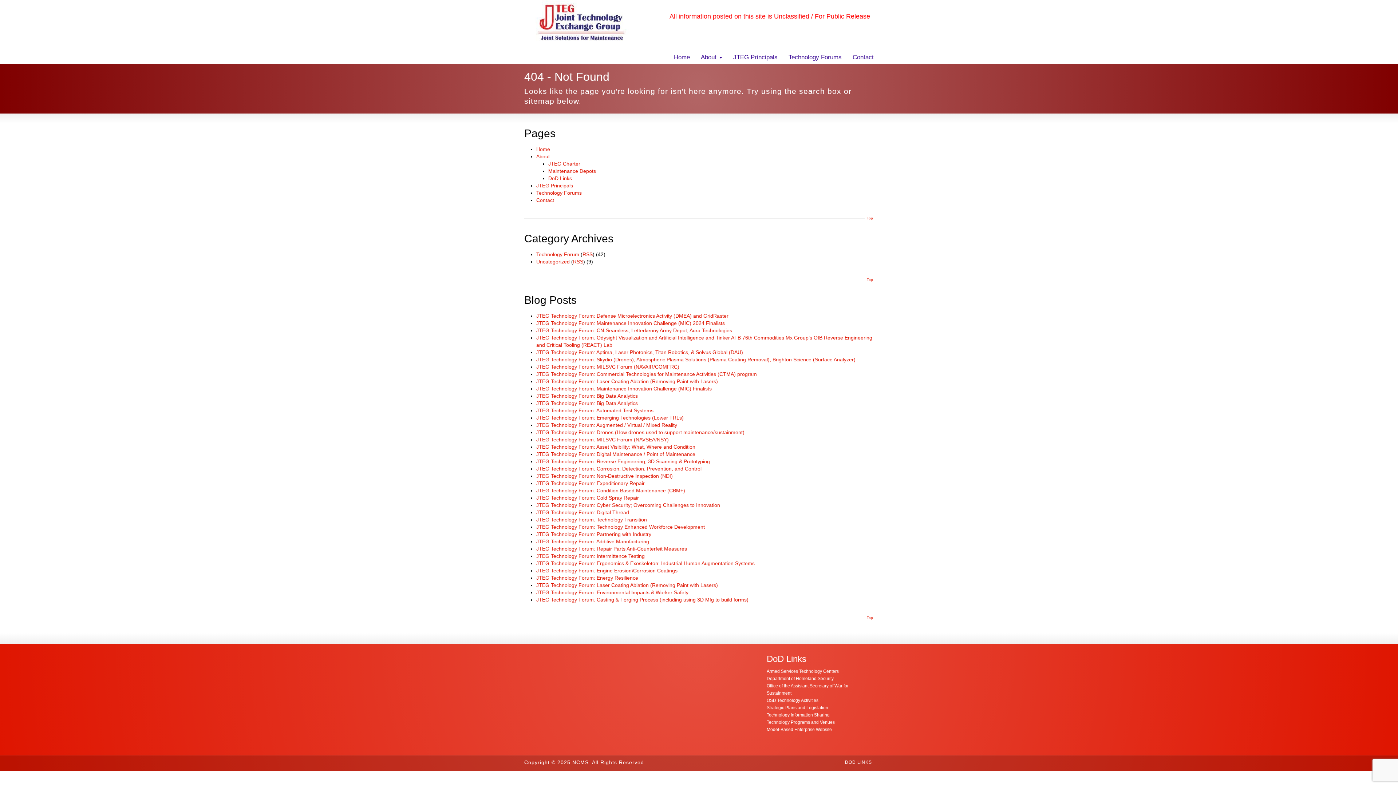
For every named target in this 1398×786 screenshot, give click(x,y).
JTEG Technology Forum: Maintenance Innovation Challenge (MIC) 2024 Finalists (630, 323)
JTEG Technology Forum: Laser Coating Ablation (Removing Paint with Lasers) (627, 381)
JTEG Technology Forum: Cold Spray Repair (587, 498)
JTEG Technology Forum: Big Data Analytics (587, 396)
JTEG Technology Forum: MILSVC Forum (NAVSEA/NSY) (602, 439)
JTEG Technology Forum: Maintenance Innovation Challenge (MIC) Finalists (624, 389)
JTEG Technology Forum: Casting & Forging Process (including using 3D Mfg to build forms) (642, 600)
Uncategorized (553, 262)
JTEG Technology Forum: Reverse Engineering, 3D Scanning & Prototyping (623, 461)
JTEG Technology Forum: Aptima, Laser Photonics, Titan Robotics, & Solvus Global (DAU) (639, 352)
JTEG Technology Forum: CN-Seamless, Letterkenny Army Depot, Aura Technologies (634, 330)
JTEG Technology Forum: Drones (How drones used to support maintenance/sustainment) (640, 432)
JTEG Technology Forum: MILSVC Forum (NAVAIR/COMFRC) (607, 367)
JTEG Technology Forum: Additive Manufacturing (592, 541)
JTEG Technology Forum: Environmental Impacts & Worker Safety (612, 592)
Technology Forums (815, 57)
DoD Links (560, 178)
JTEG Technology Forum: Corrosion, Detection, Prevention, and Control (619, 469)
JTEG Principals (755, 57)
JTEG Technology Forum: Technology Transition (591, 520)
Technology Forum (557, 254)
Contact (863, 57)
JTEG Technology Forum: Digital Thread (582, 512)
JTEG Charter (564, 164)
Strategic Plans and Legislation (797, 707)
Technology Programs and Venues (801, 722)
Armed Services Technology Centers (803, 671)
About (708, 57)
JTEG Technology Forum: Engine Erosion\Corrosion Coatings (607, 570)
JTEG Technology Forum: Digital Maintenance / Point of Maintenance (615, 454)
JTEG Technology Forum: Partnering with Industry (593, 534)
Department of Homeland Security (800, 678)
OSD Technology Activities (792, 700)
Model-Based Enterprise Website (799, 729)
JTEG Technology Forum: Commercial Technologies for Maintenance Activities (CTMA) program (646, 374)
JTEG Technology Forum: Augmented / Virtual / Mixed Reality (606, 425)
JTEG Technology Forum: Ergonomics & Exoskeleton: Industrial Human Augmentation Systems (645, 563)
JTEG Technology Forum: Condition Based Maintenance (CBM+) (610, 490)
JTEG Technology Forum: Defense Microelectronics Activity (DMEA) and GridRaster (632, 316)
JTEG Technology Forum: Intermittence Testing (590, 556)
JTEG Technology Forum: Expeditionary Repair (590, 483)
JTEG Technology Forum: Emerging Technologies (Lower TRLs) (610, 418)
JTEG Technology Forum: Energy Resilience (587, 578)
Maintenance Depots (572, 171)
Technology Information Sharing (798, 715)
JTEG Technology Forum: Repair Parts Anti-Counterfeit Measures (611, 549)
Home (682, 57)
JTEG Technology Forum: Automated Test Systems (594, 410)
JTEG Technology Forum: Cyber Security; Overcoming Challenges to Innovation (628, 505)
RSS (587, 254)
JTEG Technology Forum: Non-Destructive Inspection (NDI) (604, 476)
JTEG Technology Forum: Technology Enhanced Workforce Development (620, 527)
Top (870, 218)
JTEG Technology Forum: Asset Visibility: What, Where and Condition (615, 447)
